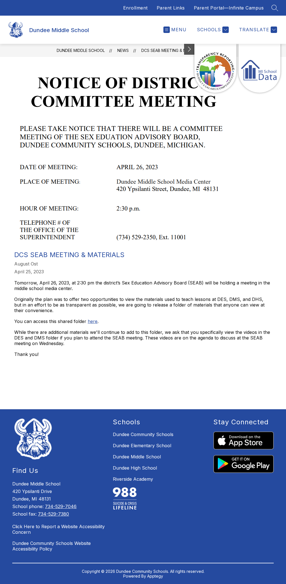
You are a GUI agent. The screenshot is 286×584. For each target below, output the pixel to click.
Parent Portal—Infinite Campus (229, 8)
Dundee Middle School (81, 50)
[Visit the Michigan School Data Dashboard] (259, 68)
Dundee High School (135, 468)
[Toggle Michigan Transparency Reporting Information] (189, 49)
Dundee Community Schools (143, 434)
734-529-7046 (61, 506)
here (92, 321)
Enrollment (135, 8)
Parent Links (171, 8)
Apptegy (155, 576)
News (123, 50)
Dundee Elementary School (142, 445)
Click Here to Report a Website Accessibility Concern (58, 529)
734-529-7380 (53, 514)
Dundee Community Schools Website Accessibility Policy (51, 546)
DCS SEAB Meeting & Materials (172, 50)
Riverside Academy (133, 479)
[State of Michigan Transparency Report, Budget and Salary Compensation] (215, 68)
